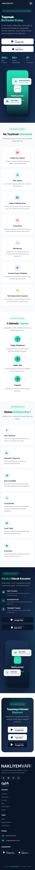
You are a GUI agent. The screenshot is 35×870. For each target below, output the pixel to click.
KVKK (3, 819)
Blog (2, 803)
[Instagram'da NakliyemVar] (13, 778)
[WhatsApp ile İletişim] (18, 778)
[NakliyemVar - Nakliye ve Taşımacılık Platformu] (7, 3)
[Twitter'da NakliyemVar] (8, 778)
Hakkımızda (4, 797)
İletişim (3, 810)
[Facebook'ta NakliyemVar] (3, 778)
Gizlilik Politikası (6, 822)
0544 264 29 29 (11, 835)
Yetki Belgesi (5, 806)
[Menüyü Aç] (31, 3)
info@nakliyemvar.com (13, 840)
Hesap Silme (5, 825)
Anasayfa (4, 794)
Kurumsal (4, 800)
